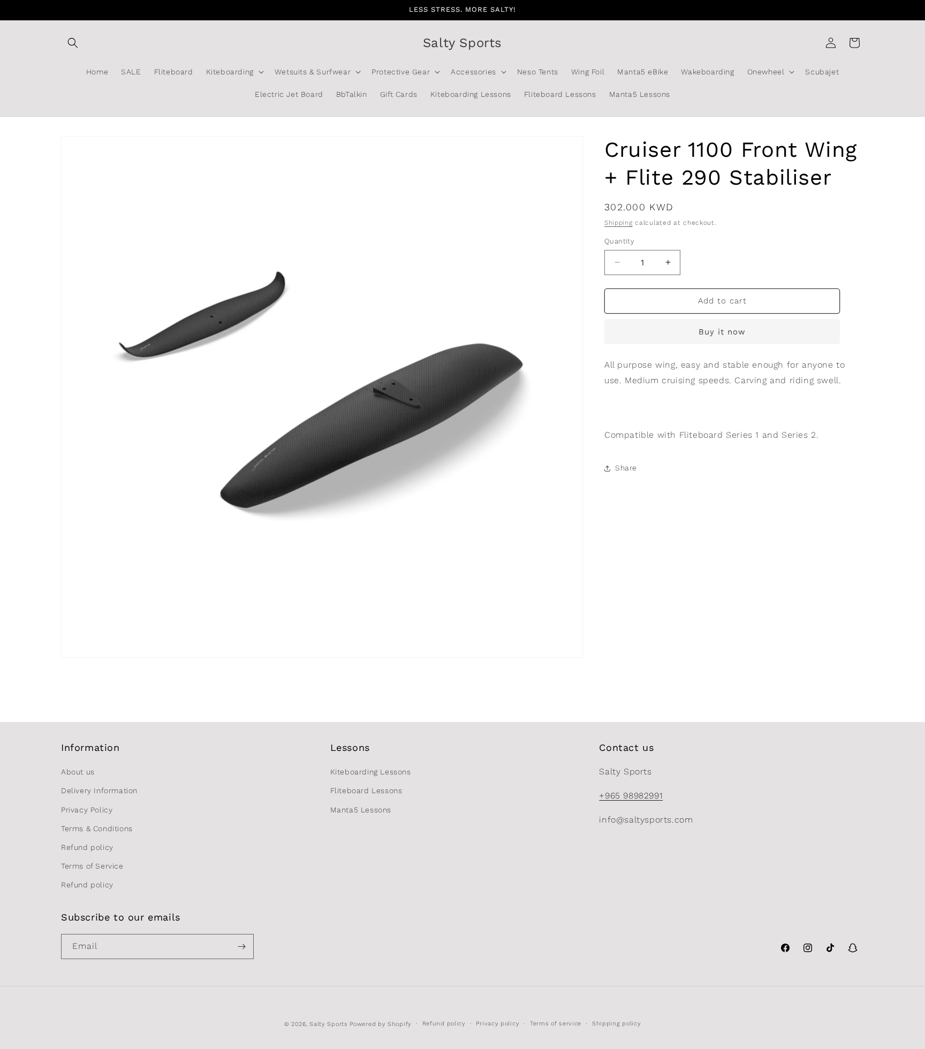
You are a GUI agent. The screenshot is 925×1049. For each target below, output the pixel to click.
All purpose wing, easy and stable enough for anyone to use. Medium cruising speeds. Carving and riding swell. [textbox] (724, 372)
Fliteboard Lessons (366, 791)
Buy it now (722, 332)
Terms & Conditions (97, 828)
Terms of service (555, 1023)
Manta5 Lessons (360, 809)
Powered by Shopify (381, 1024)
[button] (73, 43)
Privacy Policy (86, 809)
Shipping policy (616, 1023)
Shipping (618, 222)
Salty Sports (329, 1024)
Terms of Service (92, 866)
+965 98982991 (631, 795)
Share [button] (626, 467)
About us (78, 772)
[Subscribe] (241, 946)
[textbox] (734, 411)
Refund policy (87, 847)
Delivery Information (99, 791)
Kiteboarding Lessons (370, 772)
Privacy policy (497, 1023)
